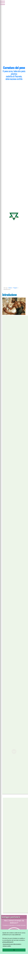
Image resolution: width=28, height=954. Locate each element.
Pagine (15, 287)
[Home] (14, 216)
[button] (14, 945)
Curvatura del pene (14, 67)
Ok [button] (14, 950)
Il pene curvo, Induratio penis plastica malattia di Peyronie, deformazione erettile (14, 75)
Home (10, 287)
